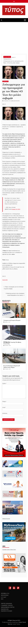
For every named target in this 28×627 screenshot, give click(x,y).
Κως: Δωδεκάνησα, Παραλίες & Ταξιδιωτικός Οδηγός (11, 366)
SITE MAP (3, 597)
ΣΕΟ (2, 599)
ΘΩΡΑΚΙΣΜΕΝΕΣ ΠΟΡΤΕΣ (7, 607)
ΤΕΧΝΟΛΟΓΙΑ (5, 81)
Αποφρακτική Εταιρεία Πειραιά (11, 320)
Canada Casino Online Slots (9, 549)
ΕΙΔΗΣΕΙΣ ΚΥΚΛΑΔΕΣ (6, 611)
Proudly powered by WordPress (10, 622)
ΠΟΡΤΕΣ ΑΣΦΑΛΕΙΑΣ (6, 603)
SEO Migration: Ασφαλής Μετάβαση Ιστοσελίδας (12, 343)
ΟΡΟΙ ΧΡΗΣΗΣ (4, 595)
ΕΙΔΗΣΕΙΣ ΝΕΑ (5, 609)
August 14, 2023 (16, 209)
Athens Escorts (6, 518)
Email (4, 407)
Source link (5, 279)
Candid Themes (16, 624)
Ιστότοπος (4, 413)
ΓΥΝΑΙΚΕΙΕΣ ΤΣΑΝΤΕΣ (7, 605)
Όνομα (4, 401)
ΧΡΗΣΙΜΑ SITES (5, 593)
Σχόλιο (4, 383)
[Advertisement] (14, 37)
